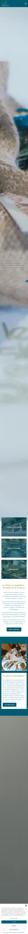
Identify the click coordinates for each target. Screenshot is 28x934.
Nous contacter (14, 629)
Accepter (14, 921)
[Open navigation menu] (25, 3)
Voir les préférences (14, 929)
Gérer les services (14, 918)
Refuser (14, 925)
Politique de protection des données (10, 932)
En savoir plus (9, 704)
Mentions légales (21, 932)
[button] (26, 905)
